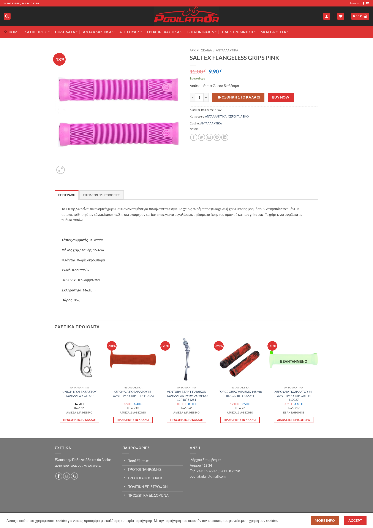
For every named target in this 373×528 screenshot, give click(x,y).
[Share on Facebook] (193, 137)
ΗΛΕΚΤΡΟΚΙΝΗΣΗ (237, 32)
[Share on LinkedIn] (224, 137)
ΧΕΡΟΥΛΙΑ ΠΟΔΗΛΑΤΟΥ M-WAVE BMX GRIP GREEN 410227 (293, 395)
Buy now (280, 97)
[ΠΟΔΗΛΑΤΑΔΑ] (186, 16)
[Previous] (55, 382)
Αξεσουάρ (129, 32)
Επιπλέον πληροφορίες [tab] (101, 195)
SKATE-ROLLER (273, 32)
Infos (353, 3)
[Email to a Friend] (209, 137)
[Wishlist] (340, 16)
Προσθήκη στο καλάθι (238, 97)
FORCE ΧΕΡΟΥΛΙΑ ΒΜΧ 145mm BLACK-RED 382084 (240, 394)
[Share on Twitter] (201, 137)
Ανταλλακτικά (97, 32)
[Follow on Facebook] (363, 3)
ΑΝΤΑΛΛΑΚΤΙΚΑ (227, 50)
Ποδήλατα (65, 32)
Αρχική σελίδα (201, 50)
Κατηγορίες (35, 32)
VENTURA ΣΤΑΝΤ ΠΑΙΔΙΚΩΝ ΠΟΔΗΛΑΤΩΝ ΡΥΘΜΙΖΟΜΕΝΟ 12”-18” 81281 (187, 395)
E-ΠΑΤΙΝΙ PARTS (200, 32)
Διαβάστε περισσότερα (293, 419)
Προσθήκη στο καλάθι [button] (79, 419)
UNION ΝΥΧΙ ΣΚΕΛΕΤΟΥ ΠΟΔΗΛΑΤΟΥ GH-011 (79, 394)
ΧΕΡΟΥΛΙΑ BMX (238, 116)
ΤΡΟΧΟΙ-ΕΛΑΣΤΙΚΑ (163, 32)
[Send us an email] (367, 3)
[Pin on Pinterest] (217, 137)
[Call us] (74, 476)
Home (14, 32)
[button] (7, 16)
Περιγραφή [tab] (66, 195)
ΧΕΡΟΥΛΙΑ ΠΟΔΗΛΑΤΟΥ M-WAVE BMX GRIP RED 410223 (133, 394)
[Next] (318, 382)
